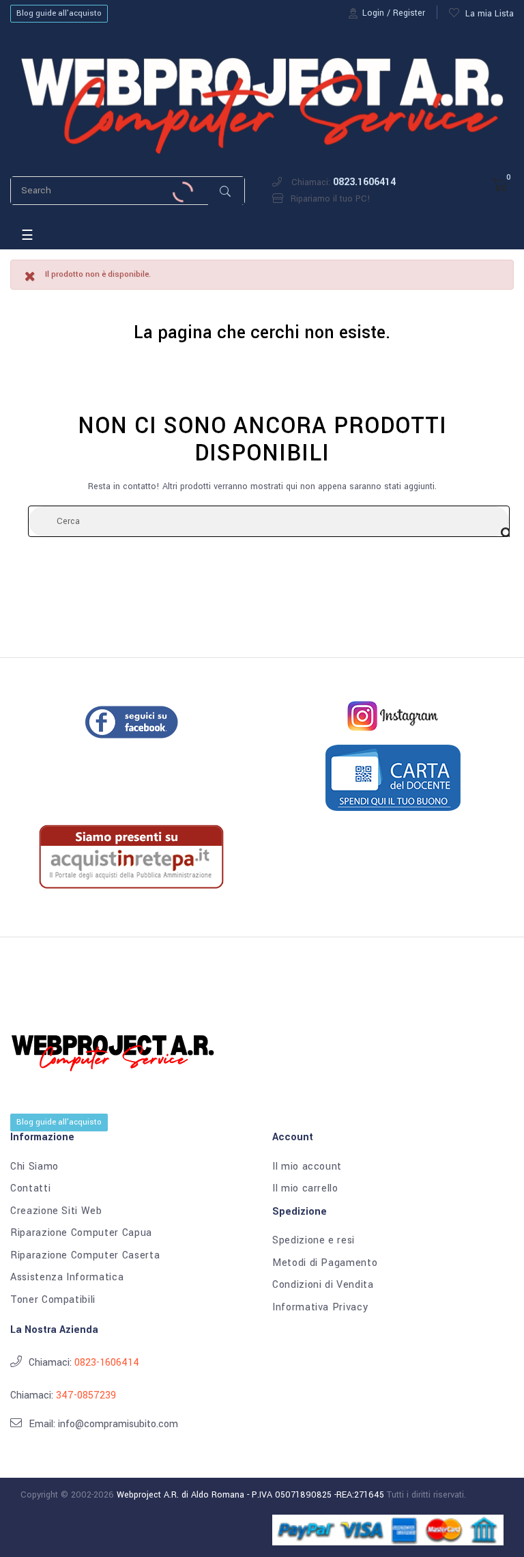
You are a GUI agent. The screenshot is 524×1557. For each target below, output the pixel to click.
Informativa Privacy (320, 1307)
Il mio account (307, 1167)
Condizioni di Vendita (323, 1285)
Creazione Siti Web (56, 1211)
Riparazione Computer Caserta (85, 1256)
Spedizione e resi (313, 1241)
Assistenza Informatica (66, 1277)
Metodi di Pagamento (324, 1263)
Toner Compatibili (53, 1300)
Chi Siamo (34, 1167)
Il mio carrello (305, 1189)
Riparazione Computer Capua (81, 1233)
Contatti (30, 1189)
